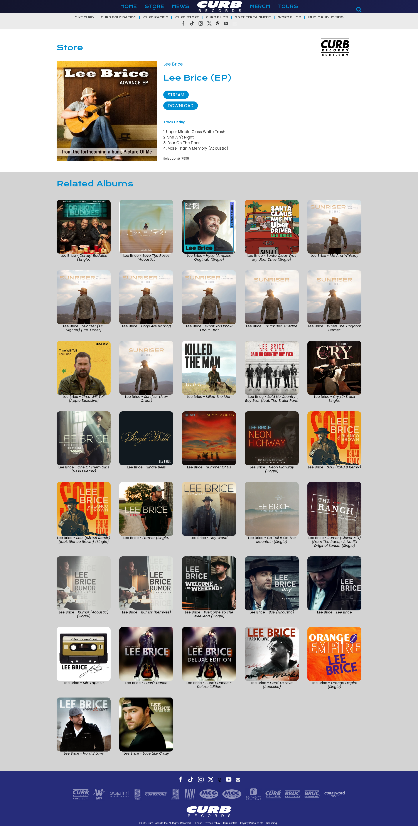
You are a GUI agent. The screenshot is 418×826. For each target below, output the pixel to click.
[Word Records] (99, 793)
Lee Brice (173, 64)
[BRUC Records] (293, 793)
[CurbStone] (156, 793)
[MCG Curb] (209, 793)
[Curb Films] (273, 793)
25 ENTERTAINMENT (253, 17)
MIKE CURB (84, 17)
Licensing (271, 823)
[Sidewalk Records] (138, 793)
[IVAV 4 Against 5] (190, 793)
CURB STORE (187, 17)
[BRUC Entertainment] (313, 793)
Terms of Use (230, 823)
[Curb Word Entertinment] (335, 793)
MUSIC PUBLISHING (326, 17)
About (198, 823)
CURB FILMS (217, 17)
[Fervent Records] (254, 793)
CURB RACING (155, 17)
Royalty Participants (251, 823)
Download (181, 106)
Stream (176, 95)
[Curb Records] (81, 793)
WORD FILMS (289, 17)
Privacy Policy (212, 823)
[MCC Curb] (232, 793)
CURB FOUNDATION (118, 17)
